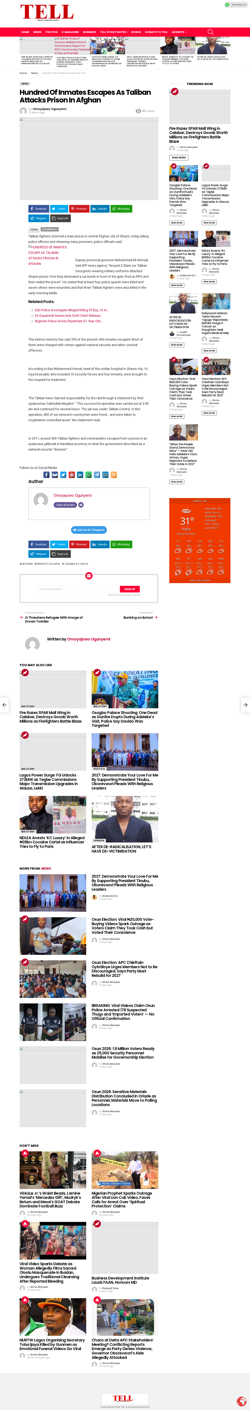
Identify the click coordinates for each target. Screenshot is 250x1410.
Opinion (99, 840)
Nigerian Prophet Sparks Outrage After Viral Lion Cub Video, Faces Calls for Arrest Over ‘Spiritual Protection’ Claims (122, 1200)
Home (25, 32)
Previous (21, 53)
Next (228, 53)
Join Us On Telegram (91, 530)
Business (89, 32)
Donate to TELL (156, 32)
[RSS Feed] (114, 474)
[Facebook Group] (55, 474)
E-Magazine (70, 32)
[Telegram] (97, 474)
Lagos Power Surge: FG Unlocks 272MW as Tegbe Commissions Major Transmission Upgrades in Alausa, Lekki (106, 61)
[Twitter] (63, 474)
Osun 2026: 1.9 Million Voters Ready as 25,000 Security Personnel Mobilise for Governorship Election (123, 1053)
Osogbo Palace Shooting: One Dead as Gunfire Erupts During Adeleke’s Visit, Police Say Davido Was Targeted (72, 62)
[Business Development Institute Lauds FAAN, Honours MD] (125, 1248)
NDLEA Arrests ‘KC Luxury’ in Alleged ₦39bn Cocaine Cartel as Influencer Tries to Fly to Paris (177, 60)
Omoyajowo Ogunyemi (73, 495)
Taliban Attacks (76, 564)
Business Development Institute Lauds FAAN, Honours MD (120, 1280)
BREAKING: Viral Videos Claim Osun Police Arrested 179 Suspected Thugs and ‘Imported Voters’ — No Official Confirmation (123, 1012)
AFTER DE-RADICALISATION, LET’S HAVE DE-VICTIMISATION (212, 57)
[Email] (105, 474)
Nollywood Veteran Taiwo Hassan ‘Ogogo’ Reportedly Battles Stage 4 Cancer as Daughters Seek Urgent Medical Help (215, 323)
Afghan (27, 564)
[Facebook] (46, 474)
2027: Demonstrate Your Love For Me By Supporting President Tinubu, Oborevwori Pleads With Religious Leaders (142, 61)
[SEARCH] (211, 32)
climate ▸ (199, 580)
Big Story (28, 706)
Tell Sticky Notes (113, 32)
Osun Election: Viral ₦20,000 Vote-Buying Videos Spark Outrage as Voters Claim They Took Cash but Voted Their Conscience (123, 926)
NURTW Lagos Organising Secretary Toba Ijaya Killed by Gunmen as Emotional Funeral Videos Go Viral (52, 1344)
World (136, 32)
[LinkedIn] (80, 474)
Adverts (178, 32)
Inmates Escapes (48, 564)
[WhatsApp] (88, 474)
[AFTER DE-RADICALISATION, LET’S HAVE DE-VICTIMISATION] (212, 45)
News (37, 32)
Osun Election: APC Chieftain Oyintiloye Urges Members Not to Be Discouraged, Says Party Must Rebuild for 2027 (124, 969)
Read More (179, 157)
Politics (52, 32)
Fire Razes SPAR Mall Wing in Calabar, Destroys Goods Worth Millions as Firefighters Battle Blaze (37, 60)
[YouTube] (71, 474)
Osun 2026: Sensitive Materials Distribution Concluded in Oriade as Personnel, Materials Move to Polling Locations (124, 1098)
